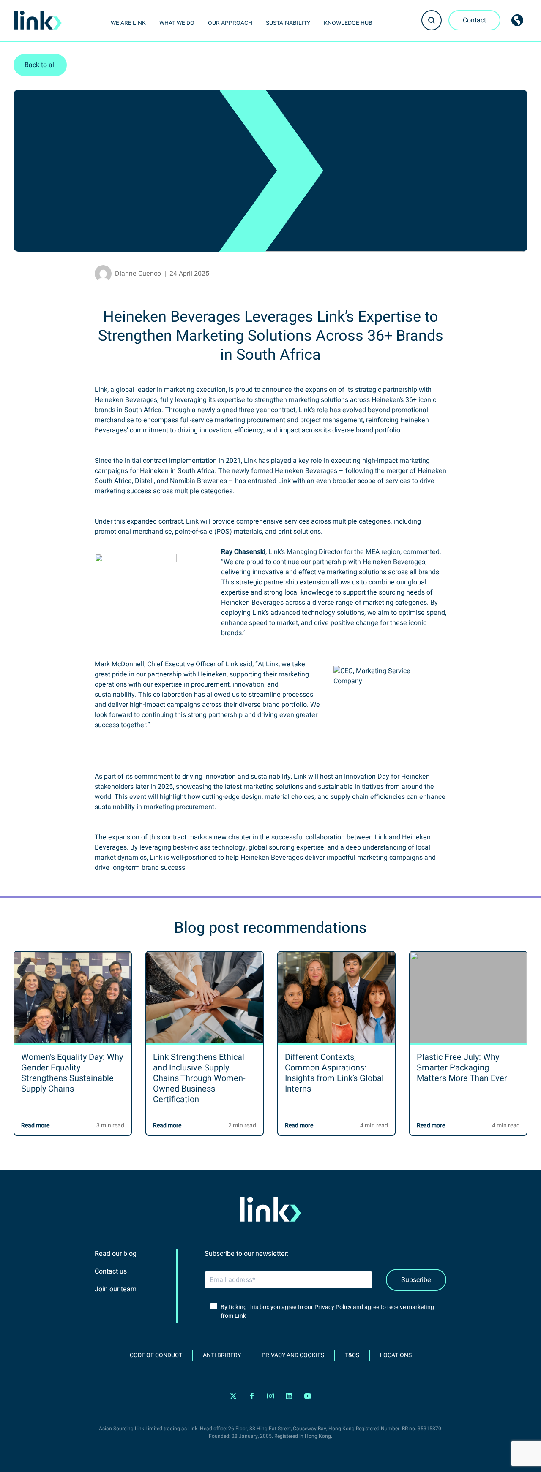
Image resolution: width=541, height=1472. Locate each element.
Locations (396, 1355)
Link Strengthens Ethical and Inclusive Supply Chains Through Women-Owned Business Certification (199, 1078)
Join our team (116, 1289)
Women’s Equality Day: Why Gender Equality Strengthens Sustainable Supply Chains (72, 1073)
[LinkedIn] (289, 1396)
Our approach (230, 23)
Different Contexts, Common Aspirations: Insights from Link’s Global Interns (334, 1073)
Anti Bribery (222, 1355)
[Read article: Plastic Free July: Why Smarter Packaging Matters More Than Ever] (468, 997)
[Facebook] (251, 1396)
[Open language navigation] (517, 20)
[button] (431, 20)
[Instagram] (270, 1396)
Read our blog (116, 1254)
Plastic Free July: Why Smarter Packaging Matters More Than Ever (462, 1067)
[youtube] (307, 1396)
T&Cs (352, 1355)
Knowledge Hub (348, 23)
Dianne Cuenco (138, 274)
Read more (35, 1125)
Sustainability (288, 23)
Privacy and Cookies (293, 1355)
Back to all (40, 65)
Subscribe (416, 1280)
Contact (474, 20)
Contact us (111, 1271)
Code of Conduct (156, 1355)
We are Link (128, 23)
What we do (176, 23)
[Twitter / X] (233, 1396)
